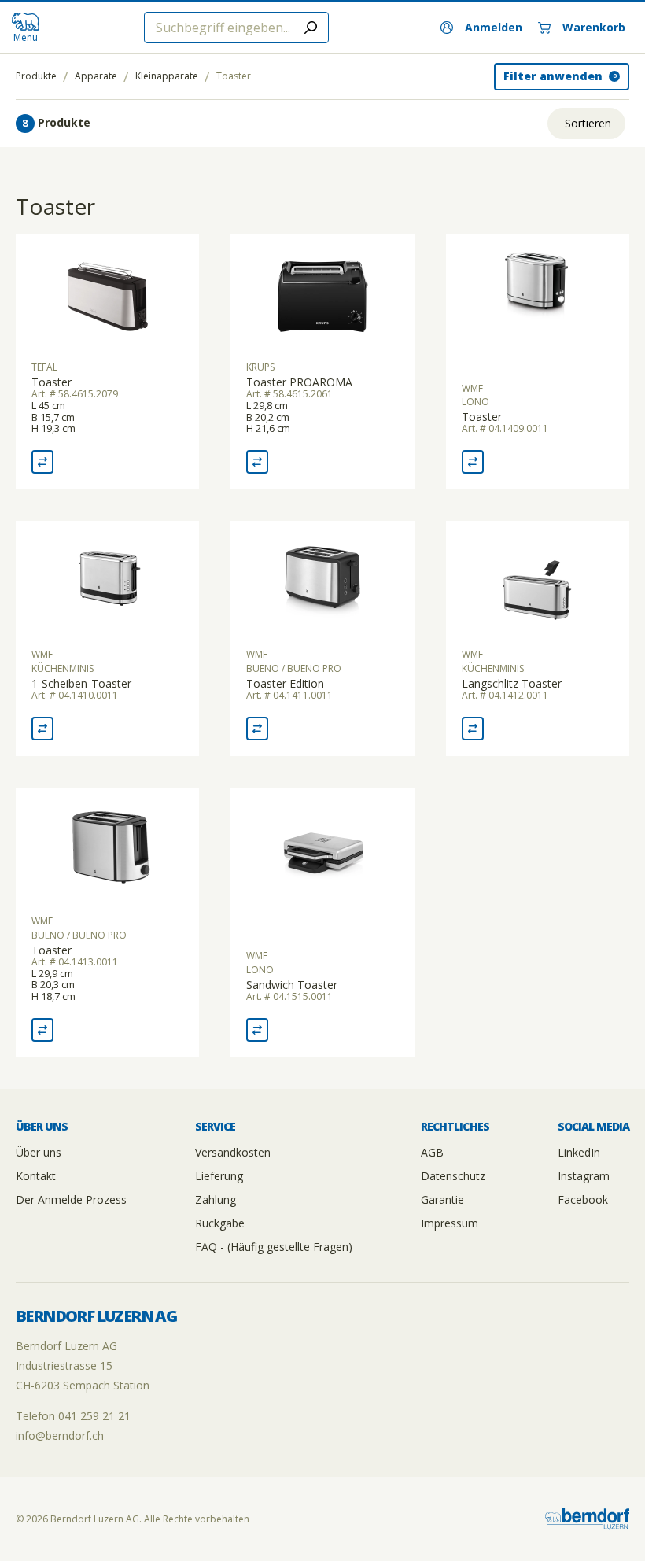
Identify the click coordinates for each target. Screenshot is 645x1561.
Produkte (36, 76)
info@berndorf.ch (60, 1435)
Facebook (583, 1199)
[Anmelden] (481, 27)
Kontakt (36, 1175)
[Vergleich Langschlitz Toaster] (473, 728)
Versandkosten (233, 1152)
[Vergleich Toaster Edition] (257, 728)
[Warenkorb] (581, 27)
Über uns (38, 1152)
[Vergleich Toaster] (42, 462)
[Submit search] (311, 27)
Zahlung (215, 1199)
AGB (432, 1152)
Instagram (584, 1175)
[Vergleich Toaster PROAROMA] (257, 462)
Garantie (442, 1199)
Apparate (96, 76)
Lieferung (219, 1175)
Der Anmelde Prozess (71, 1199)
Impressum (449, 1223)
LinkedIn (579, 1152)
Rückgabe (220, 1223)
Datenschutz (453, 1175)
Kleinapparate (166, 76)
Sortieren (588, 123)
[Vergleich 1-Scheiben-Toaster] (42, 728)
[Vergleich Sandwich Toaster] (257, 1030)
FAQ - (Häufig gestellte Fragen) (273, 1246)
